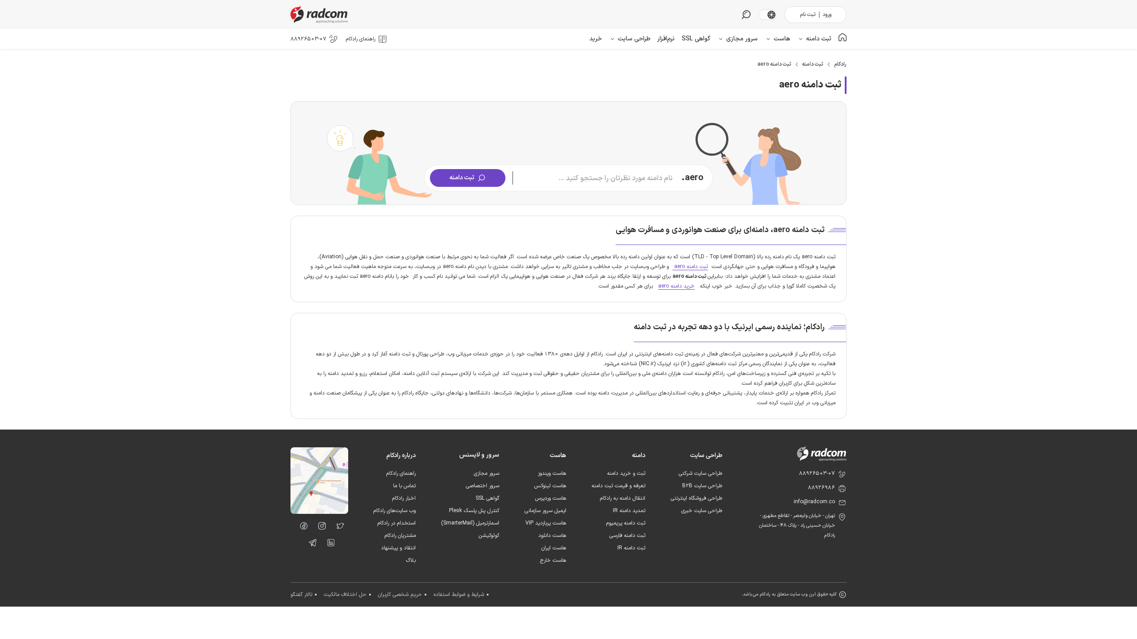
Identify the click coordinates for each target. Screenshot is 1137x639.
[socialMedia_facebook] (301, 527)
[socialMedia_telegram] (310, 544)
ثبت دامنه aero (774, 64)
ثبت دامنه (812, 64)
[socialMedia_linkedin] (328, 544)
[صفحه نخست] (843, 39)
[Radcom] (321, 14)
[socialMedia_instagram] (319, 527)
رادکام (840, 64)
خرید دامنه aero (676, 286)
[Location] (319, 512)
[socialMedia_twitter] (337, 527)
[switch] (771, 15)
